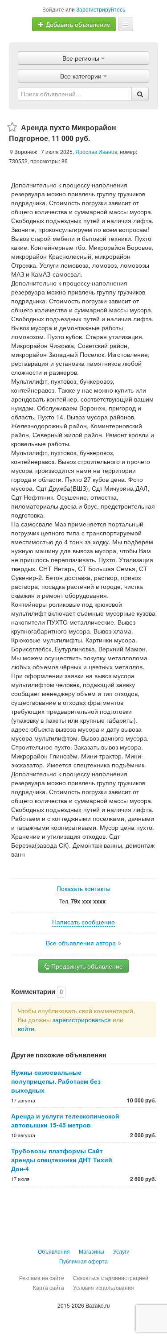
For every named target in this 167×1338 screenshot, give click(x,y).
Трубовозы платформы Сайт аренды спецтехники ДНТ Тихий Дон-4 (61, 1159)
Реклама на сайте (41, 1277)
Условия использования (103, 1287)
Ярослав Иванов (96, 151)
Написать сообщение (83, 921)
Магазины (91, 1251)
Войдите (53, 9)
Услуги (121, 1251)
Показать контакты (83, 888)
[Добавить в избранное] (12, 127)
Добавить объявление (77, 24)
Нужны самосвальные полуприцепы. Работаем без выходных (56, 1081)
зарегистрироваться (82, 1019)
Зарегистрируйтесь (100, 9)
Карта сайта (48, 1287)
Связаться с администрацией (110, 1277)
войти (26, 1028)
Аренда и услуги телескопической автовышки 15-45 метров (65, 1120)
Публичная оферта (83, 1261)
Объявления (54, 1251)
